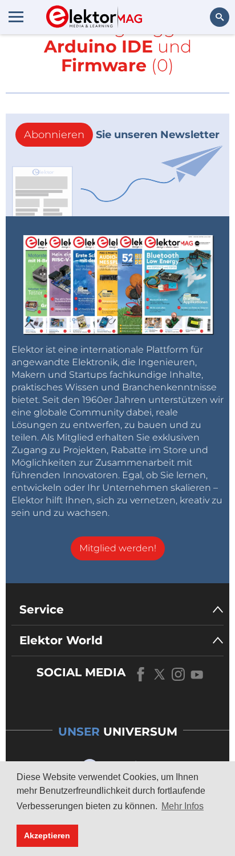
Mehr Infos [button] (182, 806)
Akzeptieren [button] (47, 835)
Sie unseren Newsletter (122, 134)
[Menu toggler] (16, 16)
